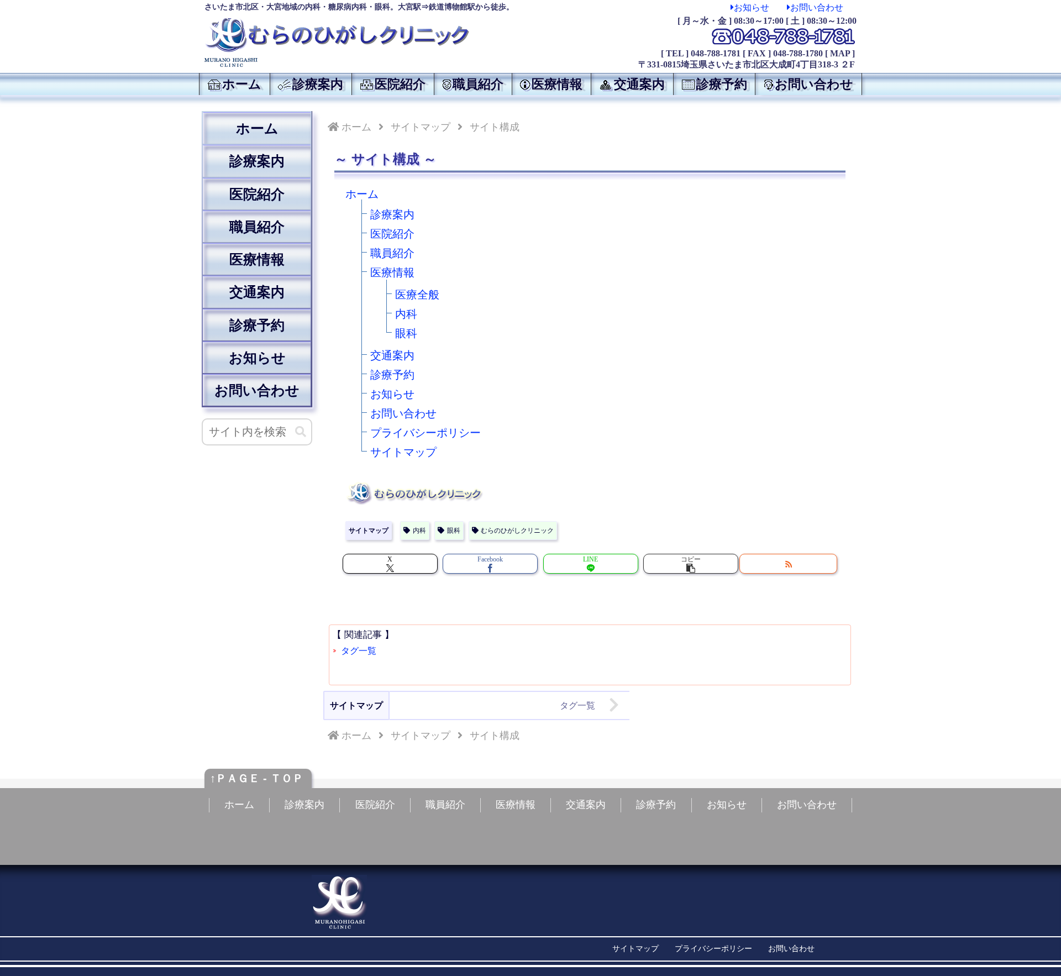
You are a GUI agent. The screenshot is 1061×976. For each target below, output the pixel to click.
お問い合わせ (816, 7)
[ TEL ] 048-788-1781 (700, 53)
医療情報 (392, 272)
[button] (690, 564)
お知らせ (751, 7)
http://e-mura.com (716, 963)
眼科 (406, 333)
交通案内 (392, 355)
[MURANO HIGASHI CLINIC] (359, 62)
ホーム (257, 128)
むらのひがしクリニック (517, 530)
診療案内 (392, 214)
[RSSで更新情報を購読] (788, 564)
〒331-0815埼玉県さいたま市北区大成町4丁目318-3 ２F (746, 64)
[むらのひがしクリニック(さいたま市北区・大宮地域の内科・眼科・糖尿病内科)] (337, 35)
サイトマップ (403, 452)
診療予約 (392, 375)
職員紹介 (392, 253)
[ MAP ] (840, 53)
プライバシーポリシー (425, 433)
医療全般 (417, 294)
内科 (406, 314)
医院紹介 (392, 234)
